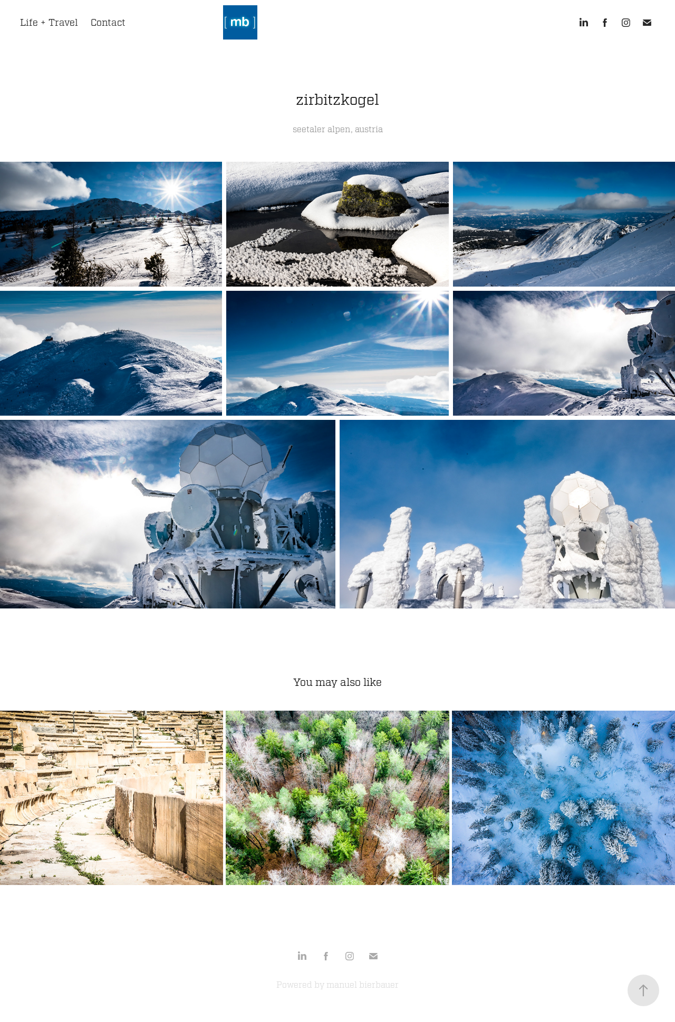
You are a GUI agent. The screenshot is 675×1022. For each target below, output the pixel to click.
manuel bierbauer (362, 985)
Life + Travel (49, 22)
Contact (108, 22)
